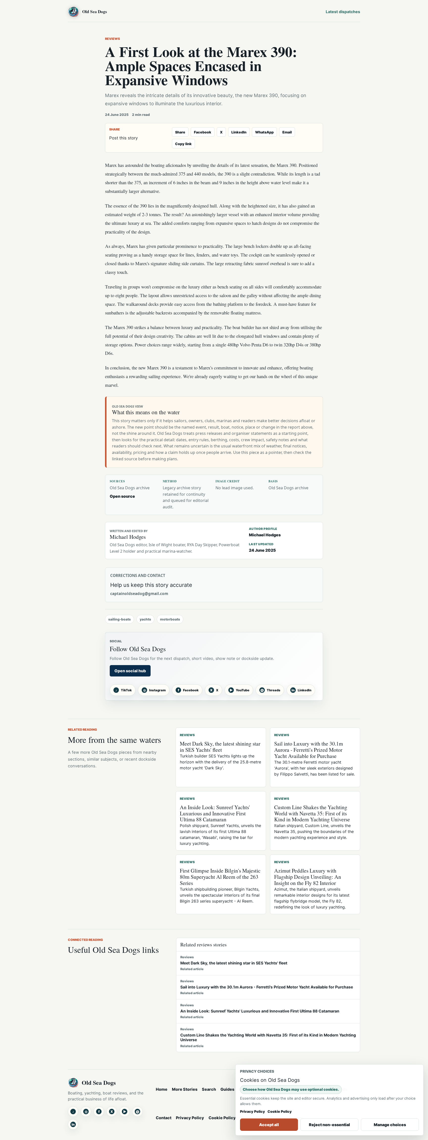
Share (180, 132)
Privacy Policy (190, 1117)
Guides (227, 1089)
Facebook (202, 132)
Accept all (269, 1124)
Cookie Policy (222, 1117)
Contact (163, 1117)
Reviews (112, 39)
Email (287, 132)
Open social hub (130, 670)
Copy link (183, 144)
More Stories (184, 1089)
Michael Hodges (265, 534)
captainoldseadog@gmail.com (139, 593)
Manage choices (390, 1124)
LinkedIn (238, 132)
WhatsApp (264, 132)
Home (161, 1089)
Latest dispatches (343, 11)
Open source (122, 496)
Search (209, 1089)
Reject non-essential (329, 1124)
